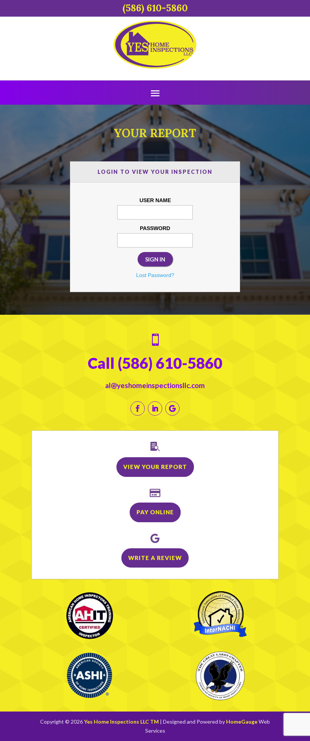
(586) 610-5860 (155, 8)
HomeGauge (241, 721)
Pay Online (155, 512)
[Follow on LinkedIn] (155, 408)
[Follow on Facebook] (137, 408)
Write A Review (155, 557)
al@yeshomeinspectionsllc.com (155, 385)
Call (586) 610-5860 (155, 363)
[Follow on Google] (172, 408)
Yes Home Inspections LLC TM (121, 721)
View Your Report (155, 466)
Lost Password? (155, 275)
